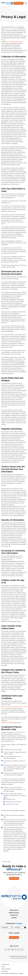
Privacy (3, 966)
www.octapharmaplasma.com (14, 41)
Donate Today (14, 937)
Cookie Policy (4, 971)
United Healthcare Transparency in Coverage (12, 973)
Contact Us (14, 915)
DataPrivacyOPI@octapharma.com (11, 722)
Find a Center (19, 3)
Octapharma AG (5, 964)
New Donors (14, 910)
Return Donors (14, 913)
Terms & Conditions (6, 969)
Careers (14, 917)
